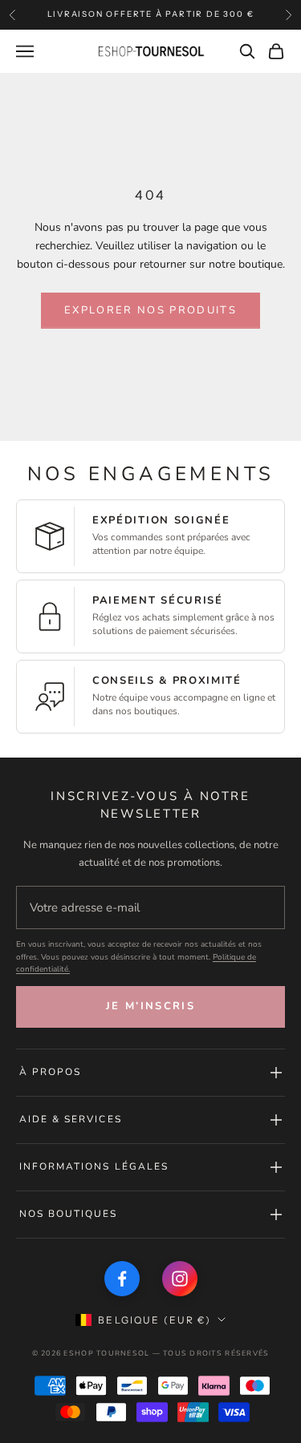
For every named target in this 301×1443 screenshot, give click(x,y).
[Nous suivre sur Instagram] (179, 1278)
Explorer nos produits (150, 310)
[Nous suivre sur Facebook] (122, 1278)
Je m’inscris (150, 1006)
